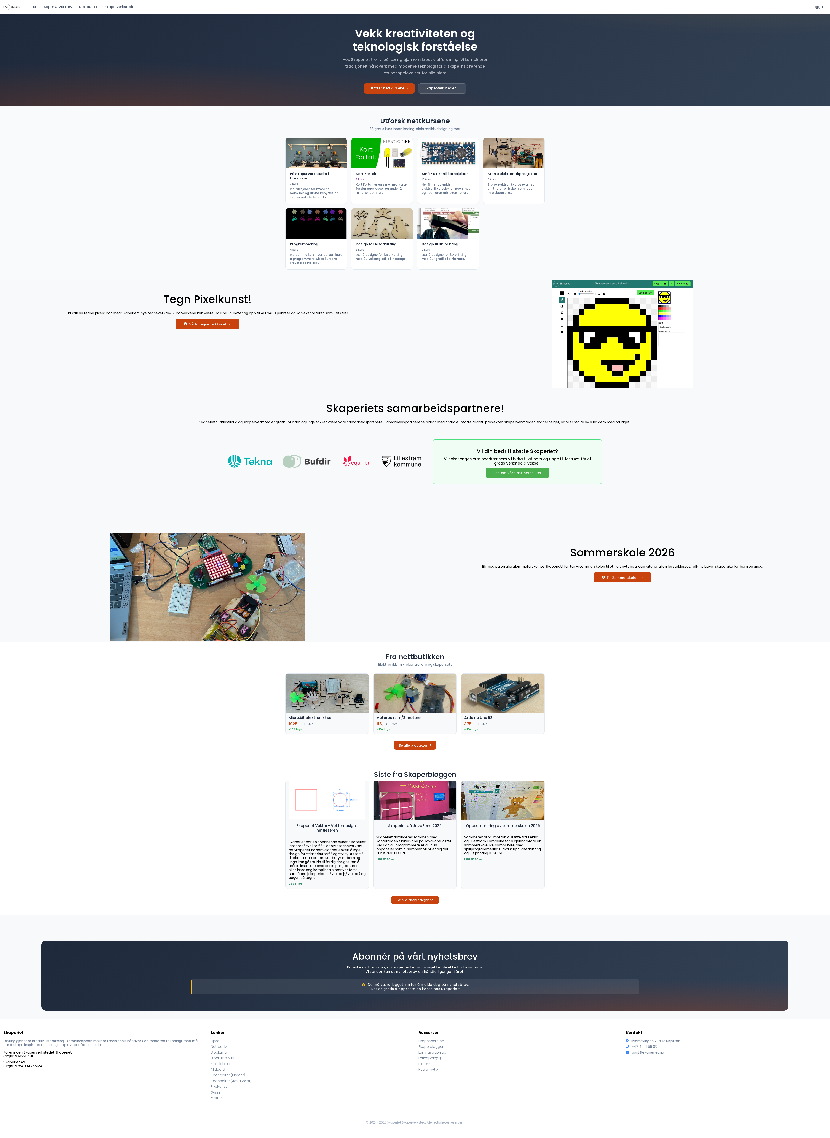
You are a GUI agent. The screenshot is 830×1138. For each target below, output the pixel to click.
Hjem (215, 1040)
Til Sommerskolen (622, 578)
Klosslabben (221, 1063)
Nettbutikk (88, 6)
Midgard (218, 1069)
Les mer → (297, 884)
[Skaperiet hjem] (12, 8)
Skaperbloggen (431, 1046)
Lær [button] (33, 6)
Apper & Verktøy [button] (57, 6)
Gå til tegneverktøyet (207, 324)
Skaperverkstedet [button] (120, 6)
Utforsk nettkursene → (389, 88)
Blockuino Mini (222, 1057)
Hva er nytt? (428, 1069)
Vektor (216, 1097)
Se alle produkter (413, 745)
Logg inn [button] (819, 6)
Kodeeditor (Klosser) (228, 1075)
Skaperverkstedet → (442, 88)
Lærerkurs (426, 1063)
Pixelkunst (219, 1086)
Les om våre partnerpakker (517, 473)
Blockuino (219, 1052)
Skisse (216, 1092)
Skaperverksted (431, 1040)
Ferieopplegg (429, 1057)
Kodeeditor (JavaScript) (231, 1080)
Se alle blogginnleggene (415, 900)
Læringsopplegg (432, 1052)
